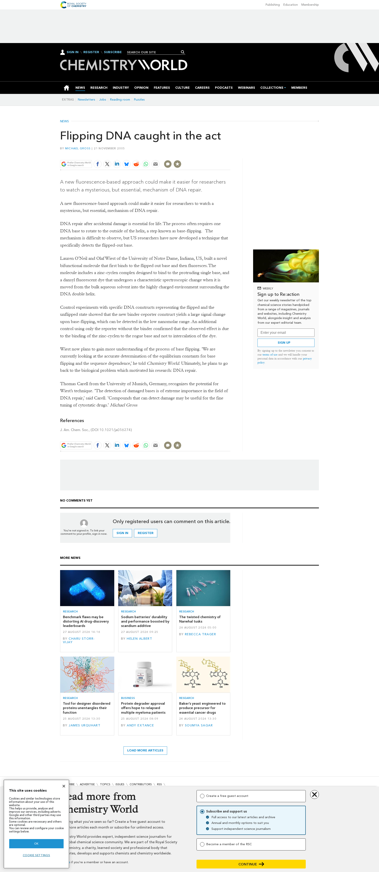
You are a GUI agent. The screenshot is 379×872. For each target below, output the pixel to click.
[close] (230, 153)
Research (70, 611)
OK (36, 843)
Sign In (73, 52)
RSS (159, 784)
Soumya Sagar (199, 725)
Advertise (87, 784)
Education (290, 5)
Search (182, 52)
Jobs (102, 99)
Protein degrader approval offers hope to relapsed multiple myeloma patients (143, 708)
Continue (247, 864)
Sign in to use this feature (209, 153)
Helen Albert (139, 639)
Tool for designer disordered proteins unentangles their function (86, 708)
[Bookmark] (177, 164)
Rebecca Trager (200, 634)
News (64, 121)
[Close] (64, 786)
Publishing (273, 5)
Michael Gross (78, 148)
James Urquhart (84, 725)
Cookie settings (36, 855)
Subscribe (113, 52)
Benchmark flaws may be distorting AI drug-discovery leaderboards (86, 621)
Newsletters (86, 99)
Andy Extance (140, 725)
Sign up (284, 343)
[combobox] (154, 52)
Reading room (120, 99)
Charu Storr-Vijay (79, 640)
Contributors (141, 784)
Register (91, 52)
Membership (310, 5)
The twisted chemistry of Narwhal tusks (200, 619)
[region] (36, 824)
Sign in (122, 533)
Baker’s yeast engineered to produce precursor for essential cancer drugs (202, 708)
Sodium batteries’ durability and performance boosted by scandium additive (145, 621)
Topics (105, 784)
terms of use (270, 354)
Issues (120, 784)
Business (128, 698)
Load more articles (145, 750)
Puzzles (139, 99)
